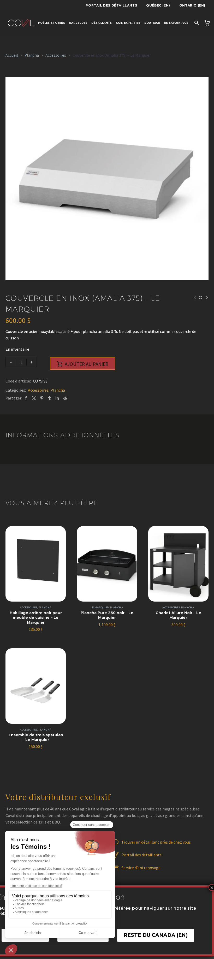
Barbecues (78, 23)
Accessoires (55, 55)
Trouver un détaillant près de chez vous (156, 842)
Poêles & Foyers (51, 23)
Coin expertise (128, 23)
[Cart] (208, 23)
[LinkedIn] (57, 398)
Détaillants (101, 23)
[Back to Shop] (200, 297)
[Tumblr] (50, 398)
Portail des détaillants (111, 5)
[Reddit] (65, 398)
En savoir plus (176, 23)
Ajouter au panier (82, 364)
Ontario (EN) (192, 5)
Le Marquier (100, 607)
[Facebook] (26, 398)
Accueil (11, 55)
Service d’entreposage (140, 867)
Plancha (32, 55)
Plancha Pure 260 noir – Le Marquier (107, 615)
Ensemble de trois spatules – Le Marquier (36, 737)
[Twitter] (34, 398)
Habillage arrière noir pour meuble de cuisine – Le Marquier (36, 617)
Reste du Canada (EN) (156, 935)
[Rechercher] (196, 23)
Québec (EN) (158, 5)
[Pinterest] (42, 398)
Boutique (152, 23)
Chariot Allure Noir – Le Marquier (178, 615)
